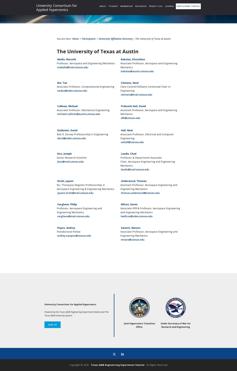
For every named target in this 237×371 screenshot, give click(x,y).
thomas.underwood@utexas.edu (140, 193)
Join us (52, 324)
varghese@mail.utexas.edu (73, 216)
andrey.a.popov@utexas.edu (74, 235)
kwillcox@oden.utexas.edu (137, 216)
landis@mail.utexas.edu (135, 169)
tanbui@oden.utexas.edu (72, 90)
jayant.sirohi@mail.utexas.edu (75, 193)
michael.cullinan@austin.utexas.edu (78, 114)
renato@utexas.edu (132, 239)
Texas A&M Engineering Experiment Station (118, 364)
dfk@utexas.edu (130, 118)
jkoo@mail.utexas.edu (70, 161)
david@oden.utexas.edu (71, 138)
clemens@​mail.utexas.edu (136, 94)
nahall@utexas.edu (132, 142)
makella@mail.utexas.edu (72, 67)
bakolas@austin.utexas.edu (137, 71)
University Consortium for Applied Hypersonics (56, 7)
